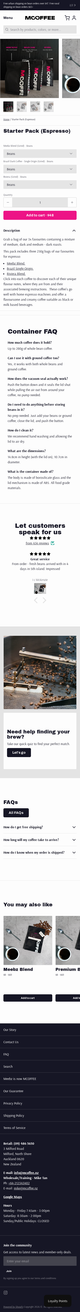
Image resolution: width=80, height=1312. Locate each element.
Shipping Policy (13, 1115)
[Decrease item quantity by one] (8, 202)
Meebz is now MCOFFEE (19, 1078)
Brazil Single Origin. (20, 268)
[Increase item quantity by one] (72, 202)
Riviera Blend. (16, 273)
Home (6, 119)
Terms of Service (14, 1128)
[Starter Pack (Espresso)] (27, 940)
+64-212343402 (19, 1183)
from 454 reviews (37, 543)
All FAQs (16, 813)
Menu (8, 18)
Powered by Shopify (13, 1306)
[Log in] (74, 17)
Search (8, 1066)
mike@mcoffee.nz (26, 1188)
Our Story (9, 1029)
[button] (40, 215)
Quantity (7, 194)
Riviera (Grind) (14, 176)
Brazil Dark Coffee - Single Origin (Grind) (28, 161)
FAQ (6, 1054)
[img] (40, 538)
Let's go (19, 752)
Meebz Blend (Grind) (18, 145)
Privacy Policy (12, 1103)
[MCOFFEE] (39, 18)
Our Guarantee (13, 1091)
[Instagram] (5, 1292)
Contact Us (11, 1042)
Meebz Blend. (16, 263)
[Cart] (67, 18)
